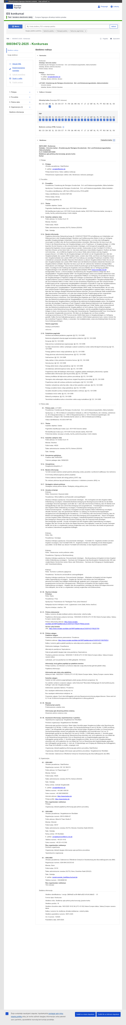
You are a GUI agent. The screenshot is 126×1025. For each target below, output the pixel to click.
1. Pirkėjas (13, 92)
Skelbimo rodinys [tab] (13, 50)
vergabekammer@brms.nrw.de (62, 837)
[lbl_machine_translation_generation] (63, 127)
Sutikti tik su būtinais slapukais (108, 1014)
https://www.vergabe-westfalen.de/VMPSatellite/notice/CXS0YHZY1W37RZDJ (83, 640)
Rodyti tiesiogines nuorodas (18, 69)
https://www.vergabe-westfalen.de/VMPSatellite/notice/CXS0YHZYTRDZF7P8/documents (67, 623)
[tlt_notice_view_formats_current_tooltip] (114, 140)
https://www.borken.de (64, 796)
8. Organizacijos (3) (16, 107)
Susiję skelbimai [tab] (13, 55)
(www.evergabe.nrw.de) (99, 270)
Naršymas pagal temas (77, 31)
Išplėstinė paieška (48, 31)
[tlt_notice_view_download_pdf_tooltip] (40, 119)
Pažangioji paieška (62, 31)
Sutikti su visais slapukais (85, 1014)
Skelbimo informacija (16, 112)
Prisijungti (104, 6)
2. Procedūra (13, 97)
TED (7, 38)
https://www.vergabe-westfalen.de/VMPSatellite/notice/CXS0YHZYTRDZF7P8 (74, 628)
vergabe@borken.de (54, 77)
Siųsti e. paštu (17, 78)
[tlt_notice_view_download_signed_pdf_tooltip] (50, 106)
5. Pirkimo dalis (14, 102)
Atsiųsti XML (16, 64)
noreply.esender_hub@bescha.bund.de (64, 877)
